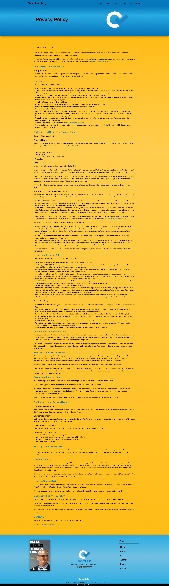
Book (109, 3)
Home (102, 3)
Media (130, 3)
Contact (137, 3)
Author (122, 3)
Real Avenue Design (87, 584)
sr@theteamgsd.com (47, 524)
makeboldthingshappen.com (74, 123)
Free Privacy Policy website (112, 218)
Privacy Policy (84, 579)
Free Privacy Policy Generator (99, 61)
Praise (115, 3)
